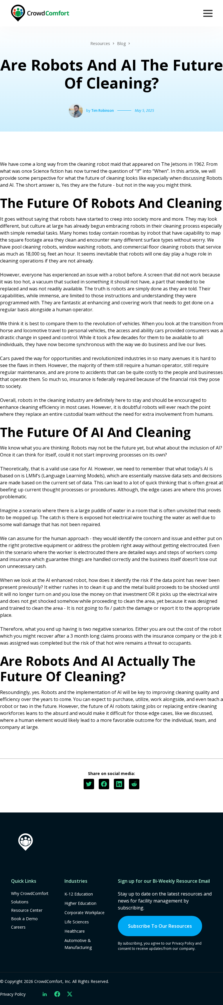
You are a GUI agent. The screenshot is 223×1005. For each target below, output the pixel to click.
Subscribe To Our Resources (160, 926)
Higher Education (80, 903)
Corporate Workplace (84, 912)
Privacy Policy (13, 994)
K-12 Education (78, 894)
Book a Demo (24, 918)
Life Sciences (76, 922)
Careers (18, 927)
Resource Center (26, 910)
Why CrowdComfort (29, 893)
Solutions (19, 902)
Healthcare (74, 931)
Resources (100, 43)
